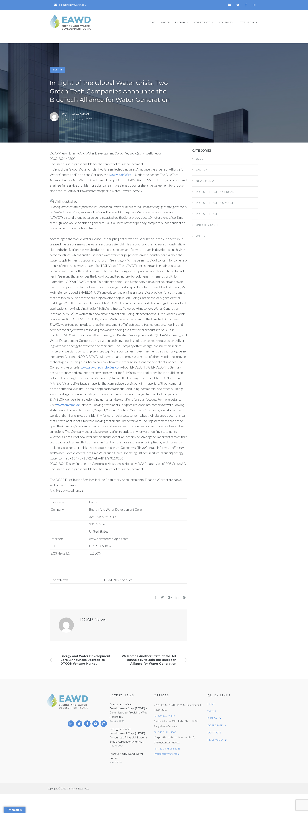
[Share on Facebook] (155, 597)
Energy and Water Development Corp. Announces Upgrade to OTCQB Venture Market (85, 659)
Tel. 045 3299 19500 (165, 732)
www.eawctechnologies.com (101, 367)
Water (201, 236)
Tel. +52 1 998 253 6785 (167, 748)
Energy (201, 169)
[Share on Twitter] (162, 597)
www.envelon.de (68, 405)
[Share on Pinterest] (184, 597)
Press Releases (207, 214)
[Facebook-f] (246, 5)
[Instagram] (254, 5)
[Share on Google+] (170, 597)
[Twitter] (238, 5)
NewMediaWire (120, 175)
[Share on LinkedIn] (177, 597)
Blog (200, 158)
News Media (58, 69)
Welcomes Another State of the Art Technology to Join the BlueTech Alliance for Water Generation (149, 659)
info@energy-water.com (166, 753)
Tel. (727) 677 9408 (164, 715)
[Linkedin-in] (229, 5)
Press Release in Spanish (215, 203)
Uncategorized (207, 225)
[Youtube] (95, 723)
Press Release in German (215, 192)
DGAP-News (78, 114)
